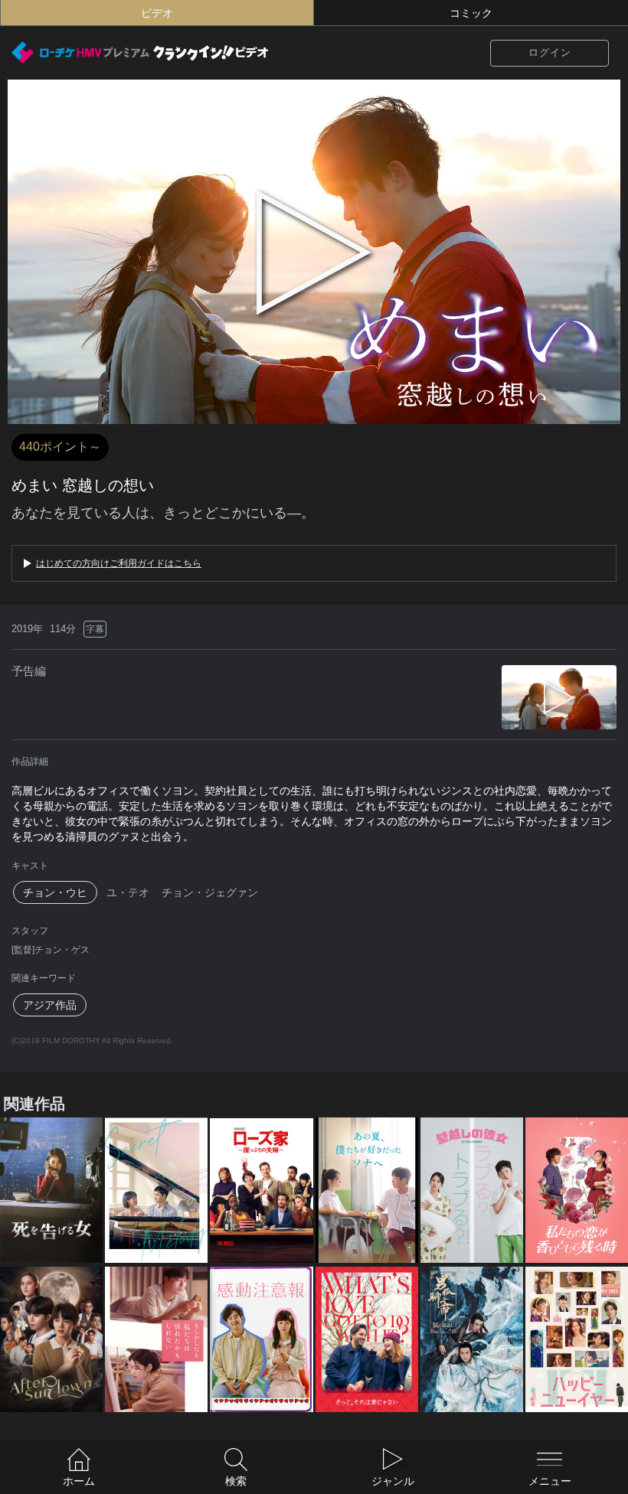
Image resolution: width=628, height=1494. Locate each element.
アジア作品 (50, 1005)
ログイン (549, 52)
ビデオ (157, 13)
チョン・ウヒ (55, 892)
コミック (471, 13)
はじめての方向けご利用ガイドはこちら (118, 563)
